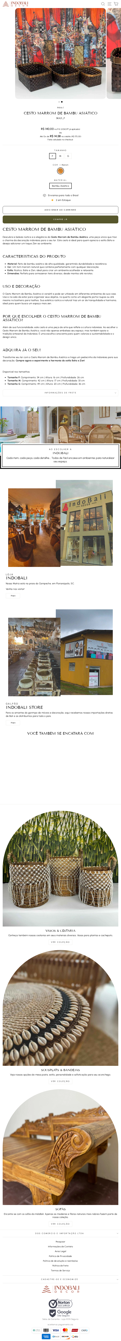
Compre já (60, 219)
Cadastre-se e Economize (59, 1279)
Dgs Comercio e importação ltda (59, 1233)
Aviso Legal (60, 1251)
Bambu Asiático (60, 185)
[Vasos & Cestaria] (60, 869)
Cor (60, 165)
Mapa (13, 596)
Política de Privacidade (60, 1256)
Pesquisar (60, 1241)
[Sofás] (60, 1147)
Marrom (60, 171)
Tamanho (60, 150)
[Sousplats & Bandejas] (60, 1008)
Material (60, 180)
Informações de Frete (61, 393)
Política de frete (60, 1265)
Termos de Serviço (60, 1270)
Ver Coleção (60, 942)
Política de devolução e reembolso (60, 1261)
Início (59, 107)
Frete (50, 139)
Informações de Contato (60, 1246)
